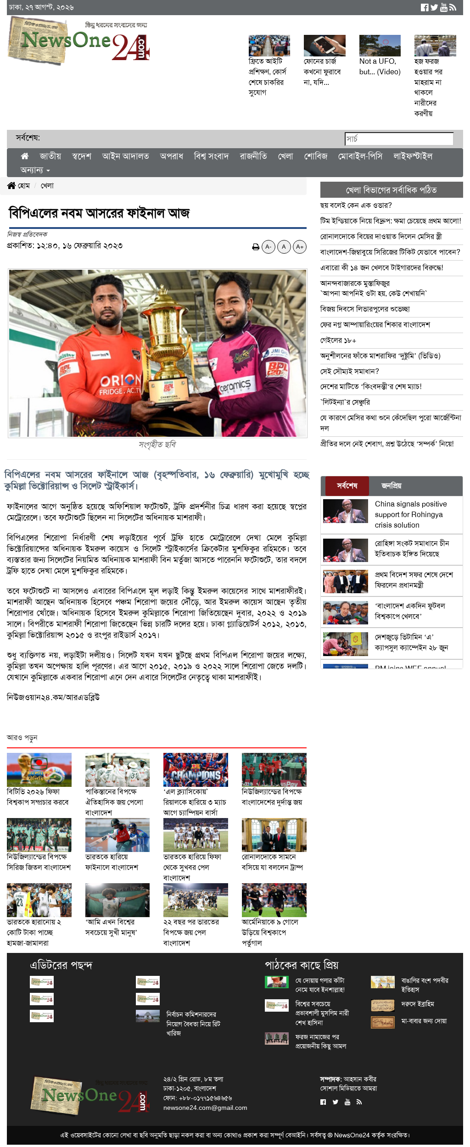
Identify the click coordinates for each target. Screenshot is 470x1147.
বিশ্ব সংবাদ (211, 156)
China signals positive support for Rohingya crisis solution (411, 514)
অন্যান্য (33, 170)
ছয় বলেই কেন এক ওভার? (356, 205)
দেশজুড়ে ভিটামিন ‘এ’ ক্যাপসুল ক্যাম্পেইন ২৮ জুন (411, 642)
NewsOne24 (352, 1135)
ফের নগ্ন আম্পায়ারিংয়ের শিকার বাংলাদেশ (375, 324)
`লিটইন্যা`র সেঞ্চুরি (345, 402)
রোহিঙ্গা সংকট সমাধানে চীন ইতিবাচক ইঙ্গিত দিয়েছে (412, 549)
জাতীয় (50, 156)
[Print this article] (256, 247)
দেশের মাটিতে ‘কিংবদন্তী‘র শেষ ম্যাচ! (370, 386)
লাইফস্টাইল (413, 156)
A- (268, 247)
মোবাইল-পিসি (360, 156)
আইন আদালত (125, 156)
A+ (300, 247)
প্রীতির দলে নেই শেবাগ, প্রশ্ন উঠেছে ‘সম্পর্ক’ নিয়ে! (386, 444)
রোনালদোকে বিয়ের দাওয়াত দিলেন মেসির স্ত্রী (381, 236)
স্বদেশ (81, 156)
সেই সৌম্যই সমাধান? (349, 371)
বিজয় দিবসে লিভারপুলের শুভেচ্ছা (365, 309)
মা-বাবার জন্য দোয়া (424, 1021)
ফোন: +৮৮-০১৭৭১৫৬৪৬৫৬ (197, 1098)
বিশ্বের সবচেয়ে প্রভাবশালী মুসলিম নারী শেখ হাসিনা (322, 1013)
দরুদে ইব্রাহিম (418, 1004)
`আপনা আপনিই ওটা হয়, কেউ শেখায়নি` (373, 288)
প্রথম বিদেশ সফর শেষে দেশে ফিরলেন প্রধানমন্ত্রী (414, 580)
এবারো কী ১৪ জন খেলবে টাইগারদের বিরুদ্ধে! (381, 268)
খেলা (285, 156)
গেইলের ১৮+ (338, 340)
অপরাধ (171, 156)
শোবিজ (315, 156)
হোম (23, 185)
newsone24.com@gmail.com (205, 1107)
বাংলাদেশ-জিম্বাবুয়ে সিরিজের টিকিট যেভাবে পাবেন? (390, 252)
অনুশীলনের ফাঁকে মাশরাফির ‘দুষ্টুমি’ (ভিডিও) (380, 356)
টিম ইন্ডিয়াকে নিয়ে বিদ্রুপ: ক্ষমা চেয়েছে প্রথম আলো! (390, 221)
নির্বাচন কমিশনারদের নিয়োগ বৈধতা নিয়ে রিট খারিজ (193, 1023)
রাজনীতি (253, 156)
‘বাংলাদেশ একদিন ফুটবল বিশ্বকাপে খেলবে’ (410, 611)
